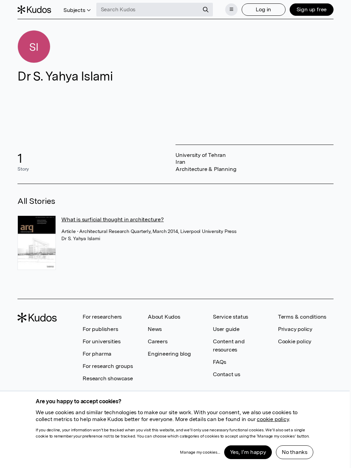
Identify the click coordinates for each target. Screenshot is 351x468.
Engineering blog (169, 353)
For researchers (102, 316)
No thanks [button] (294, 452)
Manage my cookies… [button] (200, 452)
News (155, 329)
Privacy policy (295, 329)
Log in (263, 9)
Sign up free (311, 9)
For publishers (100, 329)
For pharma (97, 353)
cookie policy (273, 419)
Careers (158, 341)
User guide (226, 329)
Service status (230, 316)
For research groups (108, 366)
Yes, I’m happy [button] (248, 452)
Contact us (226, 374)
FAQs (219, 362)
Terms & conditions (302, 316)
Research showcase (108, 378)
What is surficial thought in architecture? (112, 219)
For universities (102, 341)
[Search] (206, 9)
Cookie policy (294, 341)
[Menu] (231, 9)
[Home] (34, 9)
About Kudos (164, 316)
